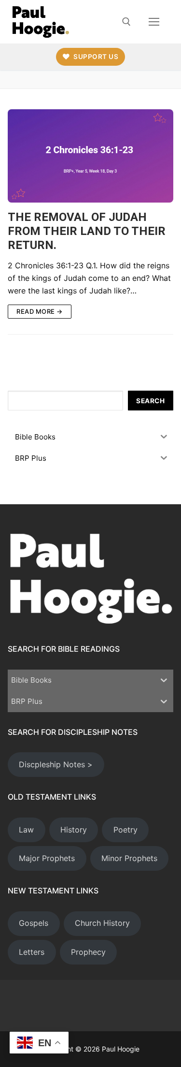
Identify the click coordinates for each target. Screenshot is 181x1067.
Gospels (33, 923)
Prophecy (88, 952)
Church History (102, 923)
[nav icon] (154, 22)
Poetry (125, 829)
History (73, 829)
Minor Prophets (129, 858)
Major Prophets (47, 858)
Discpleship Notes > (56, 764)
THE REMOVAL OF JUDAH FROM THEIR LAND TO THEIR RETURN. (87, 231)
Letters (31, 952)
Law (26, 829)
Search (150, 401)
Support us (95, 56)
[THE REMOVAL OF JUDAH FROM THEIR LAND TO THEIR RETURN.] (90, 156)
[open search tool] (126, 21)
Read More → (39, 311)
